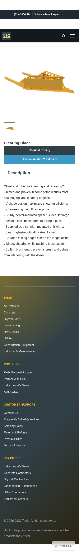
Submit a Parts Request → (48, 14)
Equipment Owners (16, 498)
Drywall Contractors (16, 479)
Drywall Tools (12, 319)
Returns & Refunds (16, 432)
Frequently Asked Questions (21, 419)
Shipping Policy (13, 425)
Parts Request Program (19, 372)
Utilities (8, 338)
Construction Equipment (19, 344)
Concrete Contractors (17, 473)
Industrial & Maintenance (19, 351)
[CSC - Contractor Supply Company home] (7, 36)
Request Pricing (39, 150)
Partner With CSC (15, 378)
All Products (11, 306)
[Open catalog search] (63, 36)
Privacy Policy (13, 438)
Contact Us (11, 412)
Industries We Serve (16, 385)
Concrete (9, 312)
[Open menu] (72, 36)
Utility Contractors (15, 492)
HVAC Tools (11, 331)
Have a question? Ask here (39, 159)
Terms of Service (14, 445)
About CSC (11, 391)
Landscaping (12, 325)
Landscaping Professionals (21, 485)
